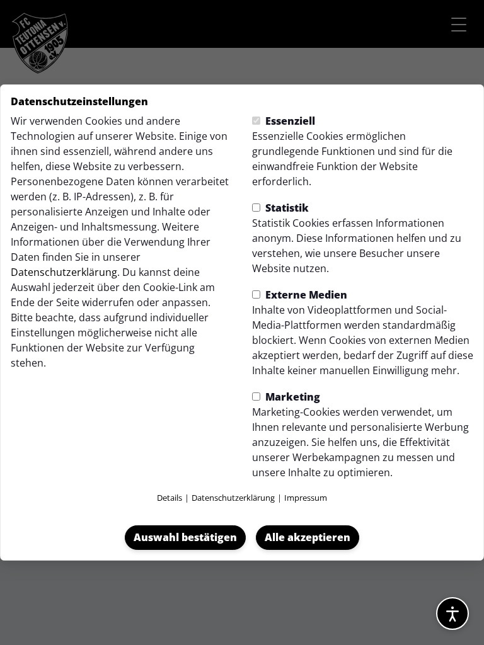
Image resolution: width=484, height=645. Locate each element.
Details (169, 497)
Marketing (291, 397)
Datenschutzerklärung (64, 272)
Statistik (286, 208)
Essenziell (289, 121)
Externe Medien (305, 295)
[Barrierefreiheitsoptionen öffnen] (452, 613)
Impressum (305, 497)
